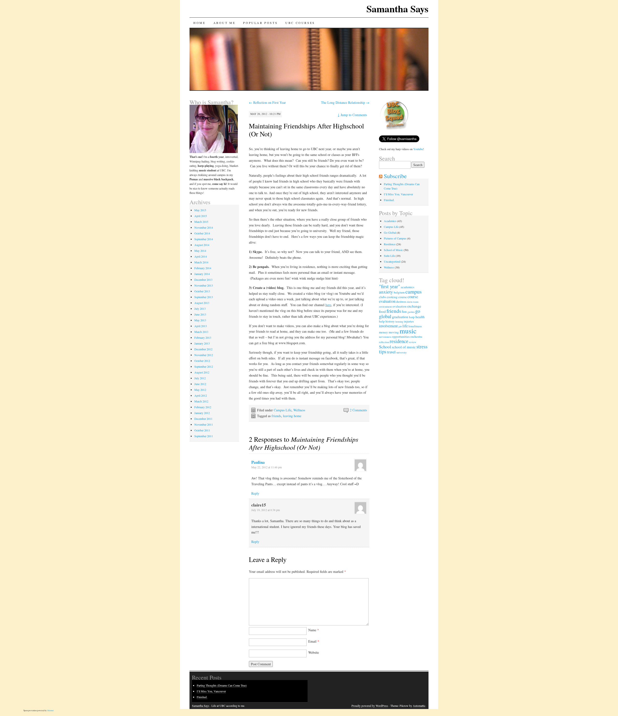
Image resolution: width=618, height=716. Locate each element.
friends (276, 416)
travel (391, 352)
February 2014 (202, 268)
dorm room (412, 301)
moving (394, 332)
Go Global (390, 232)
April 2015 (200, 216)
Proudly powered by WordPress (369, 706)
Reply (255, 493)
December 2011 (203, 419)
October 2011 (202, 430)
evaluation (400, 306)
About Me (224, 23)
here (328, 304)
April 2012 (200, 395)
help (382, 321)
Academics (390, 221)
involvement (388, 326)
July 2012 (200, 378)
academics (407, 287)
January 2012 (202, 413)
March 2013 (201, 332)
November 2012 (203, 355)
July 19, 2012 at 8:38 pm (265, 510)
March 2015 (201, 222)
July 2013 (200, 308)
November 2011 (203, 424)
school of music (404, 346)
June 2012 (200, 384)
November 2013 (203, 285)
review (412, 342)
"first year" (389, 286)
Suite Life (389, 256)
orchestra (416, 336)
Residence (389, 244)
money (383, 332)
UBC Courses (300, 23)
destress (401, 301)
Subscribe (395, 176)
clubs (382, 297)
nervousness (385, 336)
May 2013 (200, 320)
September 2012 (203, 366)
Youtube (418, 149)
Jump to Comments (352, 114)
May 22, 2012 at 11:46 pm (266, 467)
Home (199, 23)
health (420, 316)
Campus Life (282, 410)
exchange (414, 306)
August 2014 (201, 245)
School (385, 347)
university (401, 352)
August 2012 (201, 372)
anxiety (386, 292)
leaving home (292, 416)
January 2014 (202, 274)
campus (413, 291)
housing (399, 321)
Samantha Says (397, 8)
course (402, 297)
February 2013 (202, 337)
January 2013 (202, 343)
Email (313, 641)
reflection (384, 342)
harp (412, 317)
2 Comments (358, 410)
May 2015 (200, 210)
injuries (409, 321)
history (390, 321)
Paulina (258, 462)
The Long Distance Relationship (345, 102)
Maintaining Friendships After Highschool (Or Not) (306, 129)
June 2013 (200, 314)
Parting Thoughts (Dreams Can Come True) (222, 685)
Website (313, 652)
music (408, 330)
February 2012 (202, 407)
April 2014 (200, 256)
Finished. (389, 200)
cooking (392, 297)
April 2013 (200, 326)
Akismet (50, 710)
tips (382, 351)
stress (422, 346)
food (382, 311)
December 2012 (203, 349)
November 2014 (203, 227)
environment (385, 306)
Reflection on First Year (267, 102)
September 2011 (203, 436)
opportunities (401, 336)
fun (404, 311)
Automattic (419, 706)
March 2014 (201, 262)
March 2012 (201, 401)
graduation (400, 316)
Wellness (299, 410)
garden (410, 312)
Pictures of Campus (395, 238)
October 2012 (202, 361)
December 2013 (203, 279)
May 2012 (200, 390)
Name (313, 630)
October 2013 (202, 291)
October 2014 (202, 233)
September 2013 (203, 297)
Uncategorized (392, 261)
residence (399, 341)
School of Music (393, 250)
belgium (399, 292)
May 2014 (200, 251)
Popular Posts (260, 23)
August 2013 (201, 303)
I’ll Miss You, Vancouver (398, 194)
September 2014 (203, 239)
